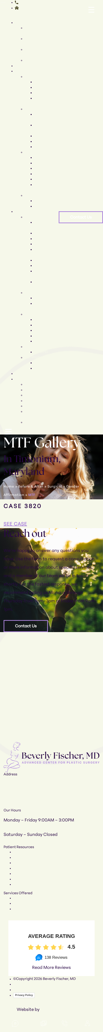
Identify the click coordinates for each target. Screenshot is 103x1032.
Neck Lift (41, 87)
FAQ (27, 60)
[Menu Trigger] (91, 10)
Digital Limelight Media (63, 1010)
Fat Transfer (44, 341)
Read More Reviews (51, 968)
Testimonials (35, 384)
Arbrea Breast (45, 147)
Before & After (27, 373)
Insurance (32, 395)
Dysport (40, 319)
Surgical (54, 487)
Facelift (40, 82)
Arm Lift (40, 157)
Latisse (40, 368)
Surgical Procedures (32, 71)
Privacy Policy (24, 995)
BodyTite (41, 298)
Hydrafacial (44, 239)
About (20, 22)
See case (15, 524)
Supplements (35, 347)
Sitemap (20, 984)
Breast (29, 109)
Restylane (42, 330)
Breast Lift (42, 136)
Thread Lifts (44, 244)
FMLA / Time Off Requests (34, 879)
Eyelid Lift (42, 93)
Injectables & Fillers (40, 314)
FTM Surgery (44, 206)
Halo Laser (43, 265)
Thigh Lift (42, 163)
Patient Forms (36, 406)
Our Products (35, 357)
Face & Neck (34, 76)
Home (9, 487)
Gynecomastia (46, 141)
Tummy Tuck (44, 179)
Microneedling (46, 233)
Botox (39, 325)
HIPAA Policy (23, 990)
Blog (28, 390)
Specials (22, 66)
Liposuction (43, 168)
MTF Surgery (44, 201)
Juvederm (42, 336)
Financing (33, 401)
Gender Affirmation (40, 195)
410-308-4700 (30, 2)
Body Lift (41, 174)
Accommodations (39, 422)
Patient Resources (30, 379)
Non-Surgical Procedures (36, 211)
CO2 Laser (42, 260)
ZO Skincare (44, 363)
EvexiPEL (41, 352)
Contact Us (81, 217)
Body (28, 152)
